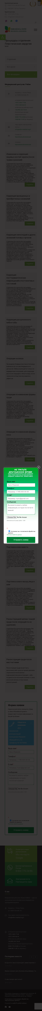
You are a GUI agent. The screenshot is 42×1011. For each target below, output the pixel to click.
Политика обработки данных (14, 534)
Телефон (11, 488)
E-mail (9, 495)
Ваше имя (11, 482)
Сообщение (11, 502)
